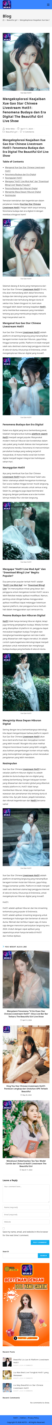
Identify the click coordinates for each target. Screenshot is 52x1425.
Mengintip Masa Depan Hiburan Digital (23, 192)
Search (6, 1251)
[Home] (3, 20)
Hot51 (43, 306)
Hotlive (23, 1418)
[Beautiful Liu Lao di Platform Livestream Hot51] (7, 1362)
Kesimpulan (10, 195)
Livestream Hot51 (31, 289)
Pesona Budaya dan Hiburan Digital (21, 188)
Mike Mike (10, 129)
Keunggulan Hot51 (13, 178)
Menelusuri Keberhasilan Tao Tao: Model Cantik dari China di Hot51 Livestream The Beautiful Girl (26, 1164)
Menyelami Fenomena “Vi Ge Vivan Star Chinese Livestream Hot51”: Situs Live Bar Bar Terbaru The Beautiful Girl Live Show (26, 1014)
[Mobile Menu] (48, 4)
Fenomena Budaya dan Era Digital (20, 174)
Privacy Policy (33, 1418)
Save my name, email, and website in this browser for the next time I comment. (25, 1233)
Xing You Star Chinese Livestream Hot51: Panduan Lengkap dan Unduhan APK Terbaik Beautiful (26, 1089)
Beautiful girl (11, 132)
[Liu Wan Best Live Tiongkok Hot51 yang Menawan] (7, 1374)
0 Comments (28, 132)
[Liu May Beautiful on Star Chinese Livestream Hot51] (7, 1387)
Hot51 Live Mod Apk (12, 585)
